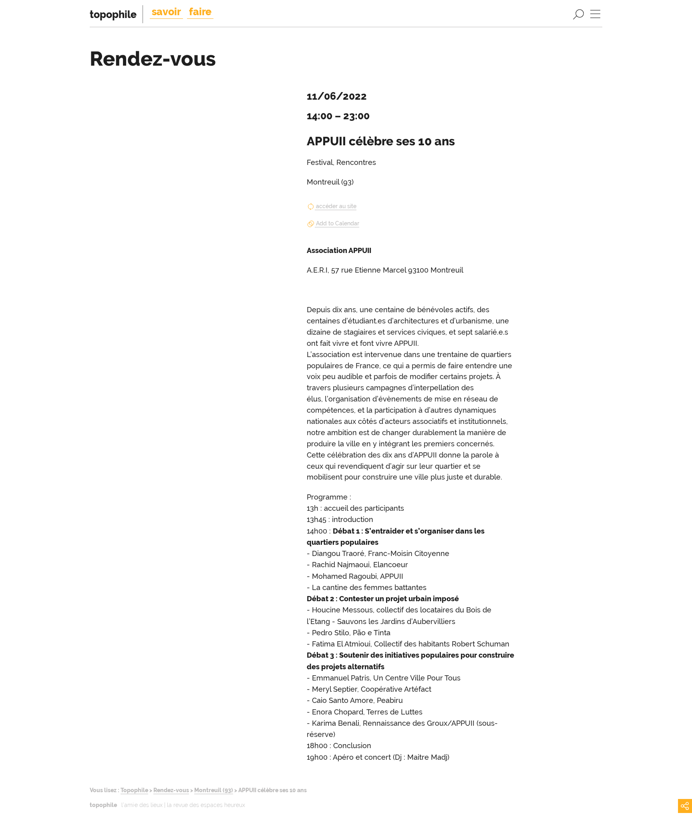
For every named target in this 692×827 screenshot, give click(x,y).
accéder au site (336, 206)
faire (200, 12)
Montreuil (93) (213, 790)
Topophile (134, 790)
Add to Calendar (337, 223)
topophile (113, 14)
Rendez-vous (171, 790)
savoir (166, 12)
